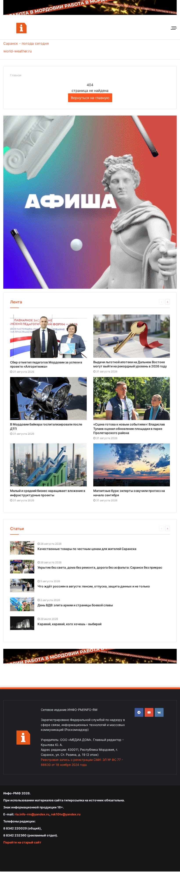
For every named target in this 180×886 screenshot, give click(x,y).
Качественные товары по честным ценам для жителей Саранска (87, 549)
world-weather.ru (17, 51)
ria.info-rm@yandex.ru (32, 814)
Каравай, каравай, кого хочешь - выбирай (69, 624)
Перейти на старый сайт (22, 842)
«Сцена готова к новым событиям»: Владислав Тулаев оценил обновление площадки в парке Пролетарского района (129, 428)
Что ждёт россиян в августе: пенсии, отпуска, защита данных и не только (94, 586)
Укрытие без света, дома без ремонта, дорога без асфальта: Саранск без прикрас (100, 567)
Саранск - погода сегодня (26, 43)
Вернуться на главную (90, 98)
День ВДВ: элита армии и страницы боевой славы (75, 605)
